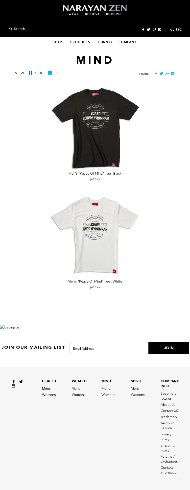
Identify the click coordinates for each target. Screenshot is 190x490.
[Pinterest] (154, 30)
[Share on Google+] (167, 73)
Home (59, 42)
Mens (46, 389)
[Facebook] (143, 30)
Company (128, 42)
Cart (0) (176, 29)
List (58, 73)
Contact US (169, 411)
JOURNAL (104, 42)
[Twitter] (148, 30)
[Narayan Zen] (95, 7)
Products (80, 42)
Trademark (169, 417)
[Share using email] (172, 73)
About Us (168, 405)
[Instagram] (159, 30)
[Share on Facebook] (156, 73)
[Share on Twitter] (161, 73)
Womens (49, 395)
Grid (40, 73)
